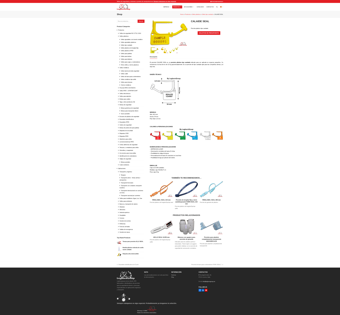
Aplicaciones (122, 168)
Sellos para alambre (125, 96)
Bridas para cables (125, 99)
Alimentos (122, 209)
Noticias (173, 275)
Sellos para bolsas (126, 56)
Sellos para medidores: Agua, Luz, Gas (131, 198)
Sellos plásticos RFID (127, 50)
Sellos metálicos (124, 67)
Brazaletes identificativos (127, 119)
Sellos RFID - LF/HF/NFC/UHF (129, 90)
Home (182, 14)
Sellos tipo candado (207, 14)
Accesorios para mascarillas (128, 153)
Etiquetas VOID (124, 133)
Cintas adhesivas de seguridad (128, 144)
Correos (122, 218)
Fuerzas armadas (125, 226)
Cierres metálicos (126, 85)
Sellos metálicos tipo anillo (128, 79)
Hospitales (123, 215)
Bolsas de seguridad (125, 104)
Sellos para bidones (126, 59)
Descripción (153, 57)
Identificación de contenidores (128, 156)
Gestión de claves (125, 232)
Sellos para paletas (126, 53)
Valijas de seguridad (125, 159)
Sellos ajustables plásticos (128, 42)
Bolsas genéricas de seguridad (130, 108)
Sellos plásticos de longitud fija (129, 48)
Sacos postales (125, 113)
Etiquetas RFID (124, 136)
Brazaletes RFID (124, 122)
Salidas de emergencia (126, 229)
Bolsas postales (125, 162)
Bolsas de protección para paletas (129, 127)
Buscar (141, 21)
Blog (172, 277)
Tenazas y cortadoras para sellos (129, 147)
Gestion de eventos (125, 221)
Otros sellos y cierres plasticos (130, 65)
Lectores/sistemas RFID (127, 142)
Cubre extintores (124, 165)
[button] (217, 7)
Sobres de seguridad (125, 125)
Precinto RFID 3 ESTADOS (127, 88)
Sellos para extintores (126, 201)
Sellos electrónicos (125, 93)
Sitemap (139, 310)
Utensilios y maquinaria (126, 150)
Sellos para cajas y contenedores (130, 62)
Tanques (123, 175)
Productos (188, 14)
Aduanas (122, 207)
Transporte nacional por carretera (130, 195)
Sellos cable (124, 73)
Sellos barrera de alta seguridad (130, 71)
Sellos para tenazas (126, 82)
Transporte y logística (126, 171)
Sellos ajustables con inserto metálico (132, 39)
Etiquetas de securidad (126, 130)
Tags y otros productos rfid (127, 102)
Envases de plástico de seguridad (129, 116)
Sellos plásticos (196, 14)
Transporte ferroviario (127, 183)
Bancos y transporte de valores (129, 204)
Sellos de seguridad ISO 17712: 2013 (130, 33)
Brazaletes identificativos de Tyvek (128, 265)
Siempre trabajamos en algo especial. (165, 1)
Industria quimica (124, 212)
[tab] (153, 57)
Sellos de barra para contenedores (131, 76)
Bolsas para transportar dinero (129, 111)
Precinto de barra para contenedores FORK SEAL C (206, 265)
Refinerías (122, 223)
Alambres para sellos (126, 139)
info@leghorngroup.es (217, 1)
